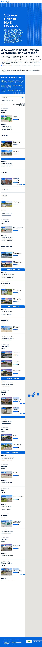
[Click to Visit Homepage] (5, 1)
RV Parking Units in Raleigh (6, 423)
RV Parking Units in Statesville (6, 533)
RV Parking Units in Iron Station (7, 339)
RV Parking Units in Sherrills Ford (7, 460)
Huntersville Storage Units (13, 306)
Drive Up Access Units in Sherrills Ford (8, 458)
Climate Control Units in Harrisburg (7, 237)
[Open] (40, 1)
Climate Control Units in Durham (7, 189)
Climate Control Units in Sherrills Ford (8, 457)
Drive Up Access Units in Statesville (7, 531)
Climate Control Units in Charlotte (7, 163)
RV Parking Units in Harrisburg (7, 240)
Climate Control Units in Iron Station (7, 336)
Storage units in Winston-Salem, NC (8, 69)
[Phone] (37, 1)
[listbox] (12, 97)
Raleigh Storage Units (13, 417)
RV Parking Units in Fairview (6, 215)
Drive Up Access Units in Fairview (7, 213)
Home (5, 10)
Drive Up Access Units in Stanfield (7, 482)
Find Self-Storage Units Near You (14, 10)
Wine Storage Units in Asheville (7, 129)
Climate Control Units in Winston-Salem (8, 580)
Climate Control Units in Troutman (7, 555)
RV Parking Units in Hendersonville (7, 277)
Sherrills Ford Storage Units (12, 452)
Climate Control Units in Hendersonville (8, 274)
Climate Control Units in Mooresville (7, 382)
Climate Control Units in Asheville (7, 126)
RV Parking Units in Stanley (6, 509)
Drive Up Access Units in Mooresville (7, 384)
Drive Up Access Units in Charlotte (7, 165)
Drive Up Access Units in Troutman (7, 557)
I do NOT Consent (37, 641)
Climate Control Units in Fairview (7, 211)
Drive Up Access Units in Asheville (7, 128)
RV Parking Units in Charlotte (6, 166)
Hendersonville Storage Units (13, 269)
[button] (29, 395)
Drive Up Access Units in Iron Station (7, 338)
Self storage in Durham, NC (7, 65)
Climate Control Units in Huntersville (7, 311)
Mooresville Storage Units (13, 378)
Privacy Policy (14, 644)
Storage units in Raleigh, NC (7, 59)
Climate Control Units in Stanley (7, 506)
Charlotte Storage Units (12, 158)
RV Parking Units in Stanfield (6, 484)
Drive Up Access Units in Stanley (7, 507)
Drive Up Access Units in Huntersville (7, 312)
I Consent (29, 641)
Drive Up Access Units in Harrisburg (7, 238)
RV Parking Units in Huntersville (7, 314)
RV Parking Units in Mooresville (7, 386)
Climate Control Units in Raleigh (7, 421)
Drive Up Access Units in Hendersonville (8, 275)
